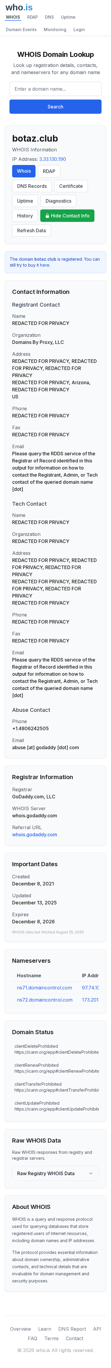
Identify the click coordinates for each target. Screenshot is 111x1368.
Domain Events (21, 29)
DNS (49, 17)
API (97, 1329)
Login (79, 29)
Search (55, 107)
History (25, 216)
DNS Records (32, 186)
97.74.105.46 (96, 988)
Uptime (68, 17)
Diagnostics (58, 201)
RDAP (32, 17)
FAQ (32, 1338)
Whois (24, 171)
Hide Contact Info (70, 216)
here (44, 264)
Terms (51, 1338)
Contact (74, 1338)
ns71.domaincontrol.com (44, 988)
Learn (44, 1329)
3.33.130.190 (52, 159)
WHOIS (13, 17)
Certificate (71, 186)
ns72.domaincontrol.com (45, 1000)
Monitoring (55, 29)
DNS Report (72, 1329)
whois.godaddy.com (34, 834)
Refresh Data (31, 230)
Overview (20, 1329)
